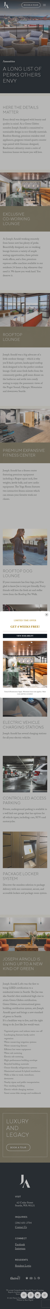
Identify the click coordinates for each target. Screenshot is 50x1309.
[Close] (47, 615)
